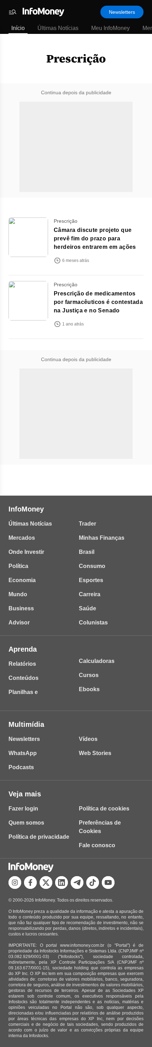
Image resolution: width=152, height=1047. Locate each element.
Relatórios (22, 664)
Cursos (89, 675)
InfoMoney (26, 509)
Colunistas (93, 623)
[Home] (43, 12)
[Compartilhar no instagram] (14, 882)
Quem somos (26, 823)
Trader (87, 524)
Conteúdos (23, 678)
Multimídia (26, 724)
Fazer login (23, 809)
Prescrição (76, 58)
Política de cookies (104, 809)
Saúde (87, 608)
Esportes (91, 580)
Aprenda (22, 649)
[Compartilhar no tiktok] (92, 882)
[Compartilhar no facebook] (30, 882)
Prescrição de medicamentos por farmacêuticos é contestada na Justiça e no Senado (98, 302)
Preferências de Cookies (100, 827)
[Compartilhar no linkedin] (61, 882)
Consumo (92, 566)
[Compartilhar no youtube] (108, 882)
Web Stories (95, 753)
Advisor (19, 623)
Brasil (86, 552)
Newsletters (122, 12)
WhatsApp (22, 753)
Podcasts (21, 767)
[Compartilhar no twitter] (46, 882)
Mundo (17, 594)
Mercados (21, 538)
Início (18, 28)
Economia (22, 580)
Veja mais (24, 794)
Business (21, 608)
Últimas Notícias (57, 28)
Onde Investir (26, 552)
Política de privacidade (38, 837)
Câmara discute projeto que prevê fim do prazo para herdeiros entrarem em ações (95, 238)
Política (18, 566)
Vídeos (88, 739)
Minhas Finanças (101, 538)
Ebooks (89, 689)
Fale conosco (97, 845)
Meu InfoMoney (110, 28)
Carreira (89, 594)
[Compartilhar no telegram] (77, 882)
